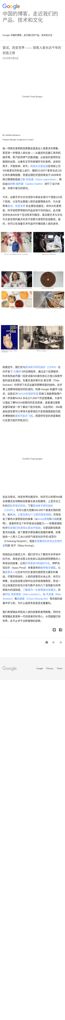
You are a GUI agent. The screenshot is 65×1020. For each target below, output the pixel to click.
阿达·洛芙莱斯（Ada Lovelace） (22, 594)
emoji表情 (43, 519)
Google (40, 668)
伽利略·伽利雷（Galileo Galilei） (26, 184)
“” (17, 371)
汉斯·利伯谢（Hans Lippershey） (38, 179)
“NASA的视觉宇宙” (28, 393)
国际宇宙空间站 (16, 505)
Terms (59, 668)
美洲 (12, 514)
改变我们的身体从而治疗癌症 (24, 528)
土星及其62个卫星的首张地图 (34, 514)
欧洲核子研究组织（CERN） (41, 367)
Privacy (50, 668)
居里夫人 (10, 572)
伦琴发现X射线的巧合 (37, 563)
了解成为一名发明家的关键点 (39, 590)
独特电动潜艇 (48, 567)
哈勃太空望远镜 (39, 166)
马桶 (54, 519)
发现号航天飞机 (24, 416)
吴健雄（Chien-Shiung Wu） (33, 598)
